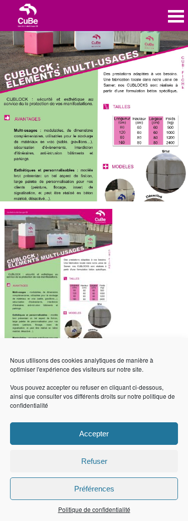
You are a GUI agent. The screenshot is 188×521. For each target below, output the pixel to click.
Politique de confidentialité (94, 509)
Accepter (94, 433)
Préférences (94, 488)
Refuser (94, 461)
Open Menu (176, 16)
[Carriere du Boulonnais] (28, 16)
